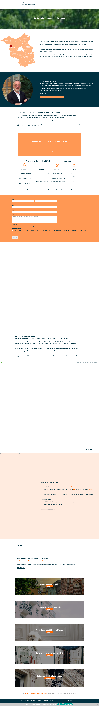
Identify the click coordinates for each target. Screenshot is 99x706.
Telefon (13, 210)
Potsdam (52, 491)
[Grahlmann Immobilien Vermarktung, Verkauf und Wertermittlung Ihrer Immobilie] (26, 3)
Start (47, 2)
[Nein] (97, 704)
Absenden (15, 237)
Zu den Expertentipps (49, 678)
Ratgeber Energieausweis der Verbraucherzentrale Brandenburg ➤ (31, 560)
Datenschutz (14, 224)
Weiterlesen (49, 586)
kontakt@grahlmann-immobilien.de (72, 702)
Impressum (45, 700)
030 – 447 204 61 (72, 700)
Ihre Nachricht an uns (16, 214)
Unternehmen (53, 700)
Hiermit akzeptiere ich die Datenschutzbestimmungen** (24, 226)
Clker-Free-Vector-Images (38, 693)
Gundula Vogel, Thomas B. (29, 693)
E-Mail (13, 205)
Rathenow (90, 489)
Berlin (74, 489)
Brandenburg (69, 486)
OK (58, 704)
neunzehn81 (45, 693)
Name (13, 199)
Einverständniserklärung (17, 228)
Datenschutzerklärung (30, 700)
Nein (61, 704)
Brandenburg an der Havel (45, 491)
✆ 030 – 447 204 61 (21, 567)
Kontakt (80, 2)
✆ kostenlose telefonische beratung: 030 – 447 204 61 (51, 97)
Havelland (62, 486)
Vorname (13, 203)
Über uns (53, 2)
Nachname (36, 203)
